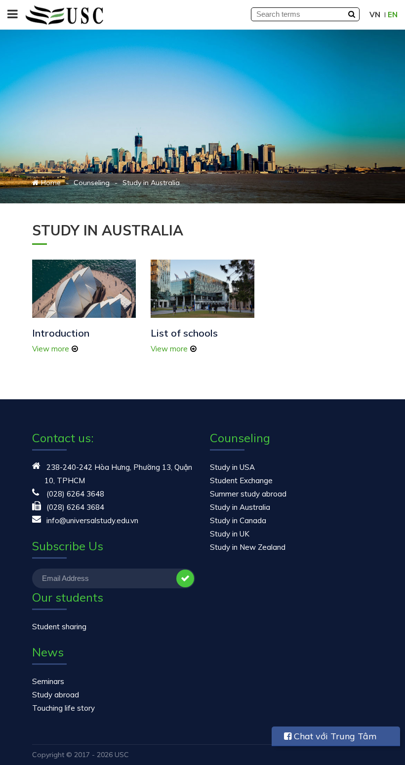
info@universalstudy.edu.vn (92, 520)
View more (50, 348)
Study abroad (55, 694)
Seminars (48, 681)
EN (393, 14)
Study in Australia (240, 507)
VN (374, 14)
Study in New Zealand (247, 547)
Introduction (60, 333)
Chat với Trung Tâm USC (330, 738)
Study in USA (232, 467)
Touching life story (63, 708)
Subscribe (185, 578)
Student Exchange (241, 480)
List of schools (184, 333)
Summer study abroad (248, 493)
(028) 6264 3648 (75, 493)
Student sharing (59, 626)
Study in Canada (238, 520)
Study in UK (229, 533)
